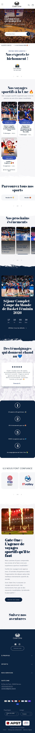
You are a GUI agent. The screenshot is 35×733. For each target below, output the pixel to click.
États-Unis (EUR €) (10, 714)
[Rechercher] (28, 34)
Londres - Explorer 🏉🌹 (9, 162)
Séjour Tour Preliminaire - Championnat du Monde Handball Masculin (25, 129)
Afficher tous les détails (16, 328)
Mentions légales (27, 729)
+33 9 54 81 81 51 (7, 686)
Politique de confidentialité (15, 729)
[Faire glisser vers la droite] (21, 206)
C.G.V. (4, 729)
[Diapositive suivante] (21, 76)
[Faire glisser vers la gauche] (14, 206)
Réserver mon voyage (13, 599)
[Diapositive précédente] (14, 76)
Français (24, 714)
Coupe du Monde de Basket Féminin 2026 (8, 247)
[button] (2, 4)
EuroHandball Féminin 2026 (22, 246)
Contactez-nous (17, 648)
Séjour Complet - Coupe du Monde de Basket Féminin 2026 (9, 128)
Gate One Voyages (19, 727)
